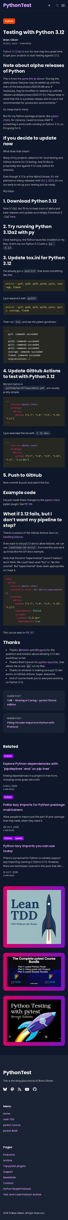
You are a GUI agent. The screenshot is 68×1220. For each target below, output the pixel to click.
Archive (7, 1160)
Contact (8, 1183)
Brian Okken (10, 40)
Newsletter (9, 1177)
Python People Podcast (17, 1188)
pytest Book (10, 1130)
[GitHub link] (34, 1089)
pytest (18, 838)
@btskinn (24, 650)
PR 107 (30, 632)
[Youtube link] (27, 1089)
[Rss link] (19, 1089)
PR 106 (28, 504)
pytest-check (52, 500)
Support (8, 1171)
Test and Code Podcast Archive (22, 1194)
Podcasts (9, 1154)
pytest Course (11, 1125)
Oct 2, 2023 (47, 180)
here (12, 216)
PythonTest (17, 5)
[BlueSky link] (5, 1089)
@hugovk (40, 650)
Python (9, 21)
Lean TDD (8, 1119)
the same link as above (30, 78)
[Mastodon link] (12, 1089)
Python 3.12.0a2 (12, 51)
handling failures (13, 537)
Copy (57, 284)
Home (6, 1113)
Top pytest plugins (14, 1166)
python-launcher (48, 662)
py (19, 239)
